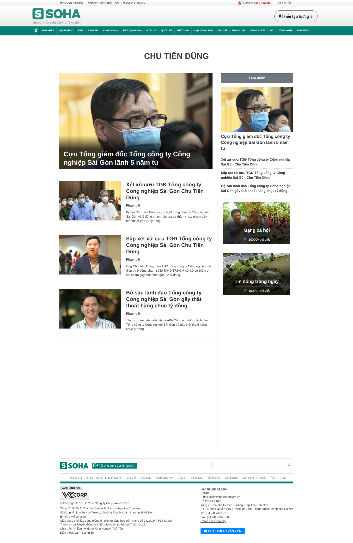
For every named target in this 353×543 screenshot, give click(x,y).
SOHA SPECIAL (135, 2)
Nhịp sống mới (203, 30)
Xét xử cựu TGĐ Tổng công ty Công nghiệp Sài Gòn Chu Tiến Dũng (165, 191)
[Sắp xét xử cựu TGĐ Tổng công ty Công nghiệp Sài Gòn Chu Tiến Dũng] (90, 255)
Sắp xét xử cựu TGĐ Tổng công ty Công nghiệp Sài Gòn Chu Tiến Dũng (169, 245)
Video (262, 478)
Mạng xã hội (256, 230)
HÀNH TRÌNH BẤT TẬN (104, 2)
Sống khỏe (257, 30)
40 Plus (151, 30)
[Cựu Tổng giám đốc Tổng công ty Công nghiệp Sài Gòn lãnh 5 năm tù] (136, 121)
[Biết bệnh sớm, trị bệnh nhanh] (297, 16)
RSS (283, 478)
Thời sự (93, 30)
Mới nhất (48, 30)
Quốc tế (166, 30)
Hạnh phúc (66, 30)
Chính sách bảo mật (213, 521)
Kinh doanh (110, 30)
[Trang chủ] (56, 16)
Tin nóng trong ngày (257, 281)
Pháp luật (238, 30)
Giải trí (222, 30)
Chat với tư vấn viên (224, 531)
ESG (80, 30)
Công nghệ (285, 30)
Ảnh (273, 478)
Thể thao (183, 30)
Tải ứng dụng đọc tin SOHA (116, 465)
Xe (271, 30)
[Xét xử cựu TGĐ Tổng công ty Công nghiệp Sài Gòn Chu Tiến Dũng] (90, 200)
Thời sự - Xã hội (93, 478)
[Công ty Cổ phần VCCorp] (118, 493)
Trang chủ (73, 478)
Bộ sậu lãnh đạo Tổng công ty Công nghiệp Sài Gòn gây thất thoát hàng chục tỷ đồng (163, 299)
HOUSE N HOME (72, 2)
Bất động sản (132, 30)
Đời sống (303, 30)
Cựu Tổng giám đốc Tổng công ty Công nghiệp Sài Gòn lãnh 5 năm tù (127, 158)
